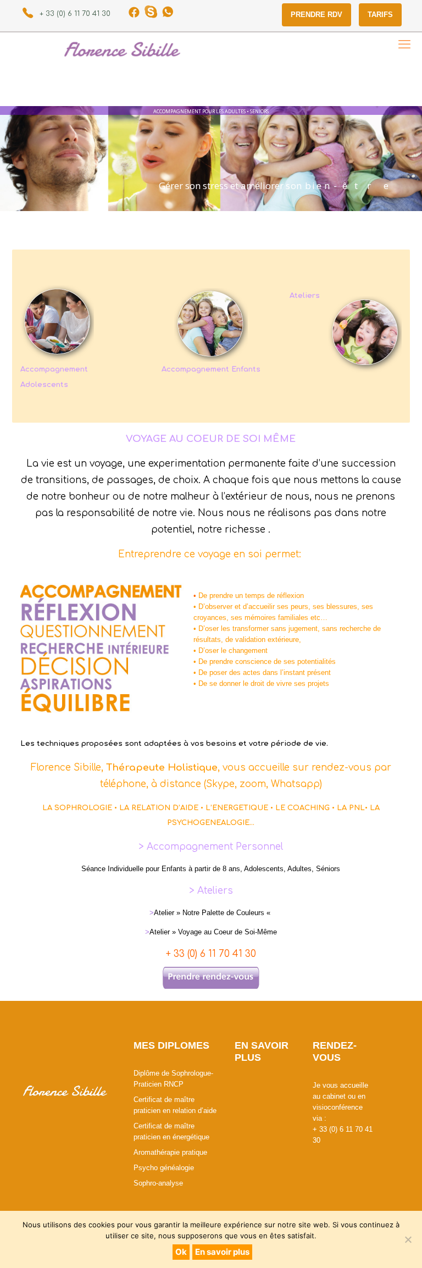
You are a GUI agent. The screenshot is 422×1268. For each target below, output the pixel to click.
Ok (181, 1252)
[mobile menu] (404, 44)
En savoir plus (222, 1252)
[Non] (408, 1239)
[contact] (211, 977)
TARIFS (380, 14)
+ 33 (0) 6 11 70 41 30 (75, 14)
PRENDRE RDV (316, 14)
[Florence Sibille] (208, 48)
